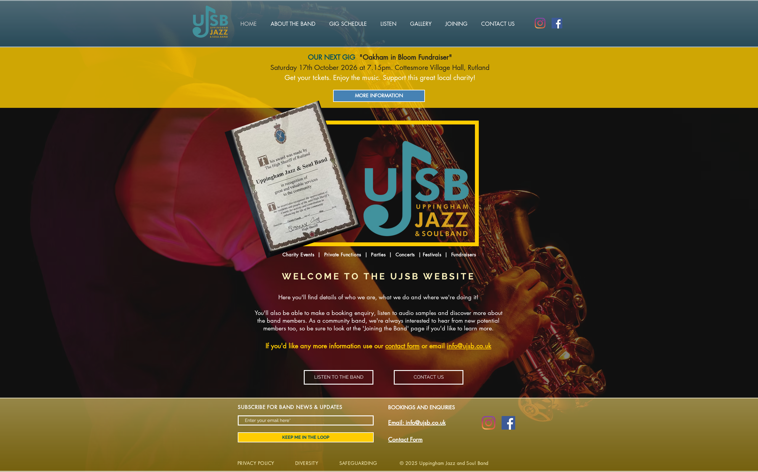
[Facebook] (557, 23)
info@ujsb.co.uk (469, 346)
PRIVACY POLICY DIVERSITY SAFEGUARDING (308, 463)
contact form (402, 346)
